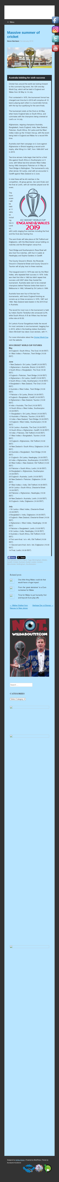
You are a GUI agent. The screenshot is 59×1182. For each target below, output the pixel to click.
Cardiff (9, 562)
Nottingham (21, 564)
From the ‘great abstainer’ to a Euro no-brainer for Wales (32, 588)
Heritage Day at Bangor (42, 605)
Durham (22, 562)
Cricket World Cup (41, 337)
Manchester (11, 564)
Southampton (31, 564)
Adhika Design (20, 1160)
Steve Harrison (13, 41)
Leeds (33, 562)
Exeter (28, 562)
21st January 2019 (26, 41)
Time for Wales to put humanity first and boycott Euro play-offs (32, 596)
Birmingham (36, 560)
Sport (25, 560)
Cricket (15, 562)
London (40, 562)
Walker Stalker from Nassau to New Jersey (19, 606)
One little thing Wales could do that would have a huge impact (32, 581)
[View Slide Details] (29, 708)
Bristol (44, 560)
